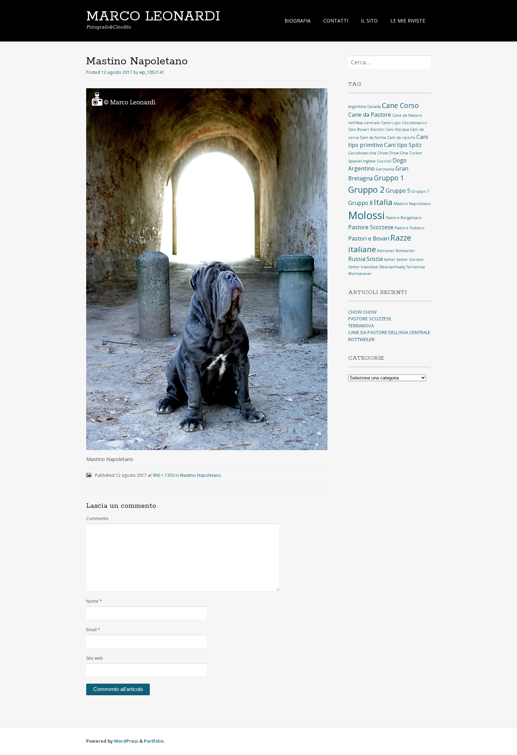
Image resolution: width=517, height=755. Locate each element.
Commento (97, 519)
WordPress (126, 741)
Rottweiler (405, 250)
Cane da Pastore (369, 115)
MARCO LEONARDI (153, 16)
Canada (374, 106)
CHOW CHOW (362, 312)
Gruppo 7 (420, 191)
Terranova (415, 266)
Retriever (386, 250)
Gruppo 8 (360, 203)
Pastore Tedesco (410, 227)
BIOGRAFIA (298, 20)
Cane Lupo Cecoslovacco (404, 122)
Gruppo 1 (389, 178)
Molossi (366, 215)
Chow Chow (388, 153)
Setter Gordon (409, 259)
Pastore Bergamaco (404, 217)
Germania (385, 169)
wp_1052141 (151, 72)
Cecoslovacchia (362, 153)
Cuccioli (384, 161)
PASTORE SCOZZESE (369, 318)
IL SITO (369, 20)
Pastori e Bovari (368, 238)
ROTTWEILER (361, 339)
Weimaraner (360, 273)
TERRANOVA (361, 325)
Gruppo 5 (398, 190)
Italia (383, 202)
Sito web (94, 658)
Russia (356, 259)
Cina (404, 153)
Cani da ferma (373, 137)
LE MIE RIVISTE (407, 20)
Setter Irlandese (363, 266)
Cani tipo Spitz (403, 145)
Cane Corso (400, 105)
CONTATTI (335, 20)
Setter (389, 259)
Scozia (374, 259)
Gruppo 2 (366, 189)
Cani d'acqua (397, 129)
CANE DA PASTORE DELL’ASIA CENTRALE (389, 332)
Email (93, 630)
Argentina (357, 106)
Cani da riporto (401, 137)
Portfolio (154, 741)
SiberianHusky (392, 266)
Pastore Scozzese (371, 227)
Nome (94, 601)
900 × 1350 (163, 475)
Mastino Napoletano (200, 475)
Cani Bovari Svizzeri (366, 129)
